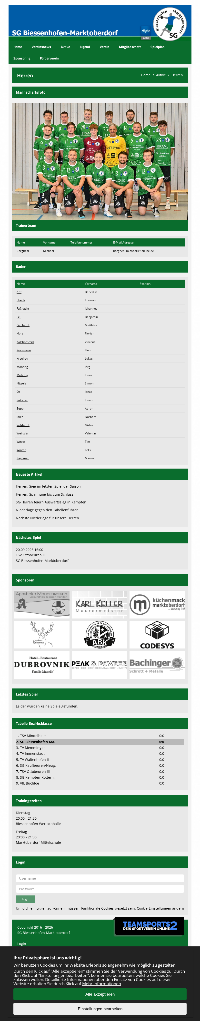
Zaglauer (23, 458)
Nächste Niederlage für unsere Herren (47, 518)
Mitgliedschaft (130, 46)
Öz (18, 392)
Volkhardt (23, 425)
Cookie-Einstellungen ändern (160, 908)
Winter (21, 450)
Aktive (65, 46)
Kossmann (24, 350)
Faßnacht (23, 308)
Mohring (22, 367)
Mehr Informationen (101, 983)
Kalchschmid (25, 342)
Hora (20, 333)
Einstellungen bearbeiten (100, 1009)
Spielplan (157, 46)
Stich (20, 417)
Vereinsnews (41, 46)
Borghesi (23, 251)
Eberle (21, 300)
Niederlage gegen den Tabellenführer (47, 510)
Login (21, 943)
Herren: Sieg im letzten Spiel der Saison (48, 486)
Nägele (21, 383)
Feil (19, 317)
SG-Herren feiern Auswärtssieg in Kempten (51, 502)
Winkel (21, 442)
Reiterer (22, 400)
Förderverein (49, 58)
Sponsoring (21, 58)
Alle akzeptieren (100, 994)
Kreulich (22, 358)
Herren (177, 75)
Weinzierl (23, 433)
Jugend (85, 46)
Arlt (19, 292)
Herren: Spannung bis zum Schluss (44, 494)
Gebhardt (23, 325)
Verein (104, 46)
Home (17, 46)
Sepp (20, 408)
